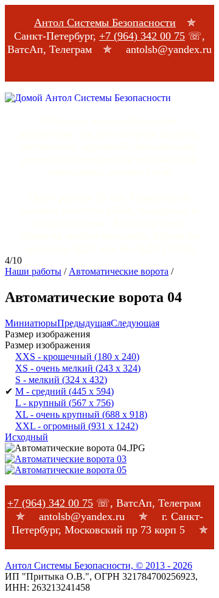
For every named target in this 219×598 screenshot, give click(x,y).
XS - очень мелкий (78, 368)
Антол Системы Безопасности (105, 22)
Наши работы (33, 271)
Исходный (26, 437)
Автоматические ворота (119, 271)
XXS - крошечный (77, 356)
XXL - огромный (76, 426)
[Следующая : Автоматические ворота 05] (66, 470)
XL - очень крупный (81, 414)
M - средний (64, 391)
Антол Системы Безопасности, (98, 565)
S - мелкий (61, 380)
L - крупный (64, 403)
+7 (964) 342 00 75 (142, 36)
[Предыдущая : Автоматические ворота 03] (66, 459)
